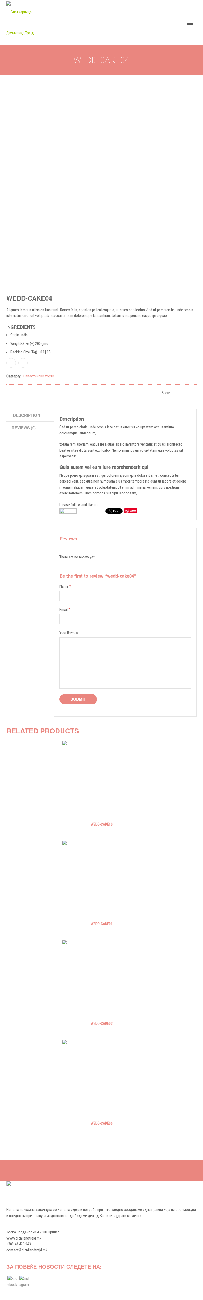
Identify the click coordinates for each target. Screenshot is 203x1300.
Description (26, 415)
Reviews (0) (24, 428)
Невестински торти (38, 376)
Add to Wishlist (11, 363)
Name (65, 586)
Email (64, 609)
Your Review (68, 632)
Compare (23, 363)
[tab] (30, 415)
